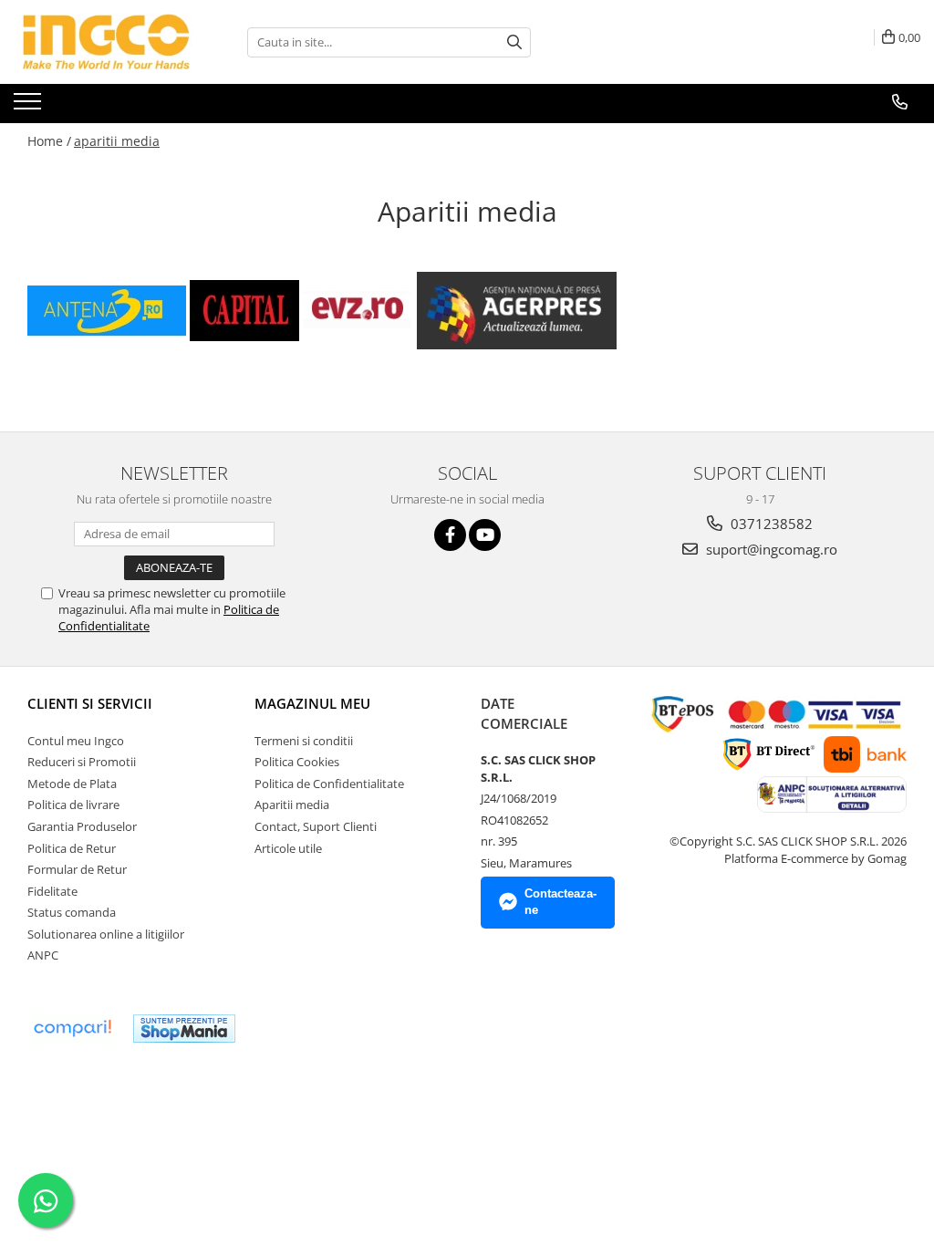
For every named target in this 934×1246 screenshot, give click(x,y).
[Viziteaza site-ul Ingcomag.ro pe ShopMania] (184, 1028)
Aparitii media (291, 804)
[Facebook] (450, 535)
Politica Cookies (296, 761)
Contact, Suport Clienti (315, 826)
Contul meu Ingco (75, 740)
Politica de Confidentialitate (329, 783)
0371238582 (770, 523)
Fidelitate (52, 891)
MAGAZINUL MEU (312, 703)
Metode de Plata (72, 783)
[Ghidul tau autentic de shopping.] (72, 1028)
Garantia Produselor (82, 826)
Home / (49, 141)
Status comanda (71, 912)
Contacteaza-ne (560, 902)
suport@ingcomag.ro (769, 549)
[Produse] (30, 106)
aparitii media (117, 141)
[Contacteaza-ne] (899, 102)
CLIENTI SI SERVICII (89, 703)
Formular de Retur (77, 869)
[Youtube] (485, 535)
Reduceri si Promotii (81, 761)
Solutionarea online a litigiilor (105, 934)
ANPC (42, 955)
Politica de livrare (73, 804)
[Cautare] (514, 42)
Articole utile (288, 848)
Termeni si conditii (303, 740)
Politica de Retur (71, 848)
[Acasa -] (105, 42)
